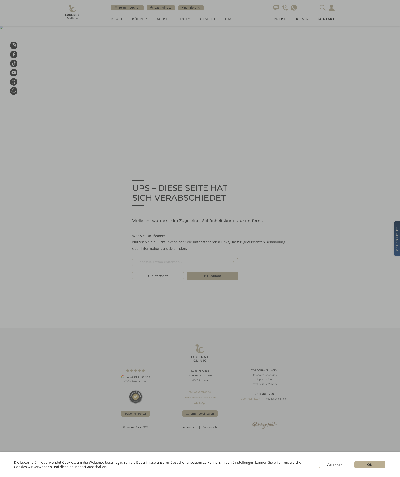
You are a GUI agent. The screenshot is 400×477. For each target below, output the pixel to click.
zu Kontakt (212, 276)
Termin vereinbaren (201, 413)
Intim (185, 19)
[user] (332, 8)
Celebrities (397, 238)
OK (369, 465)
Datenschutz (210, 427)
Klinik (302, 19)
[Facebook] (14, 54)
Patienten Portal (135, 413)
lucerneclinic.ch (250, 398)
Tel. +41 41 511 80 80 (200, 392)
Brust (117, 19)
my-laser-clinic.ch (277, 398)
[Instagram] (14, 45)
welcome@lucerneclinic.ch (200, 397)
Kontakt (326, 19)
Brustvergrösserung (264, 374)
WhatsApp (200, 403)
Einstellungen (243, 462)
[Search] (323, 8)
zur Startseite (158, 276)
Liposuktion (264, 379)
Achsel (164, 19)
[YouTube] (14, 72)
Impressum (189, 427)
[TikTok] (14, 63)
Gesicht (208, 19)
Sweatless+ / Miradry (264, 384)
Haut (230, 19)
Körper (139, 19)
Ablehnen (334, 465)
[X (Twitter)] (14, 81)
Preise (280, 19)
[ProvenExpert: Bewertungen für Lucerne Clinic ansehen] (135, 397)
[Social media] (14, 91)
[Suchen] (232, 262)
